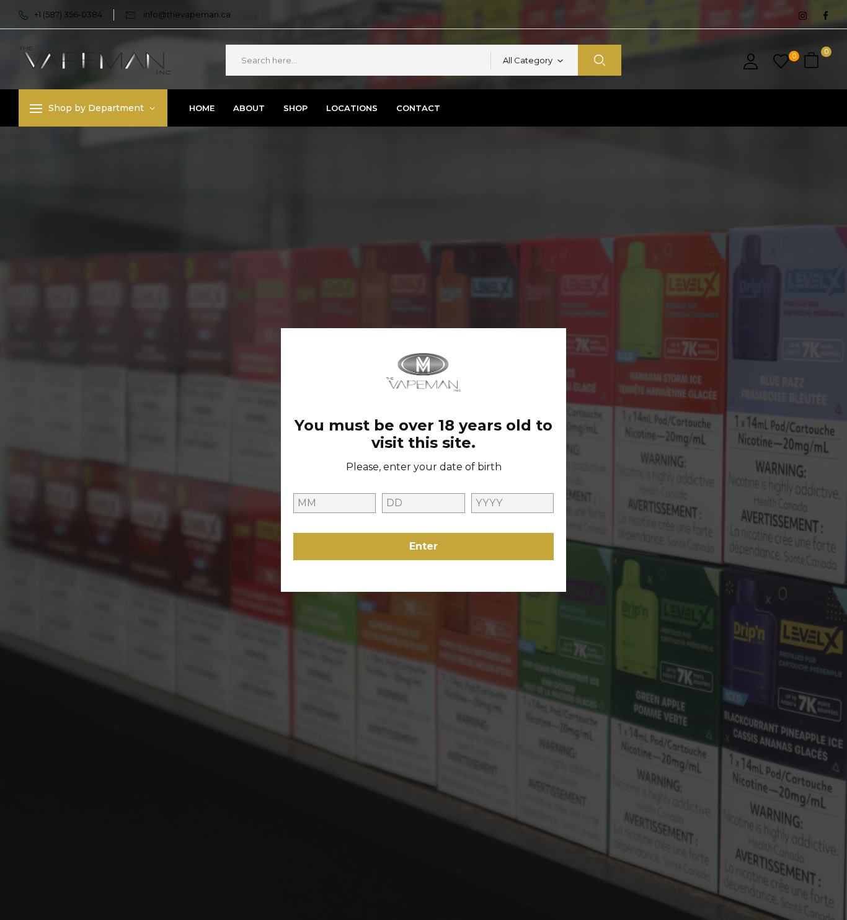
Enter (423, 546)
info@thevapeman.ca (187, 14)
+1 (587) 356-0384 (68, 14)
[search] (599, 60)
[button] (813, 60)
